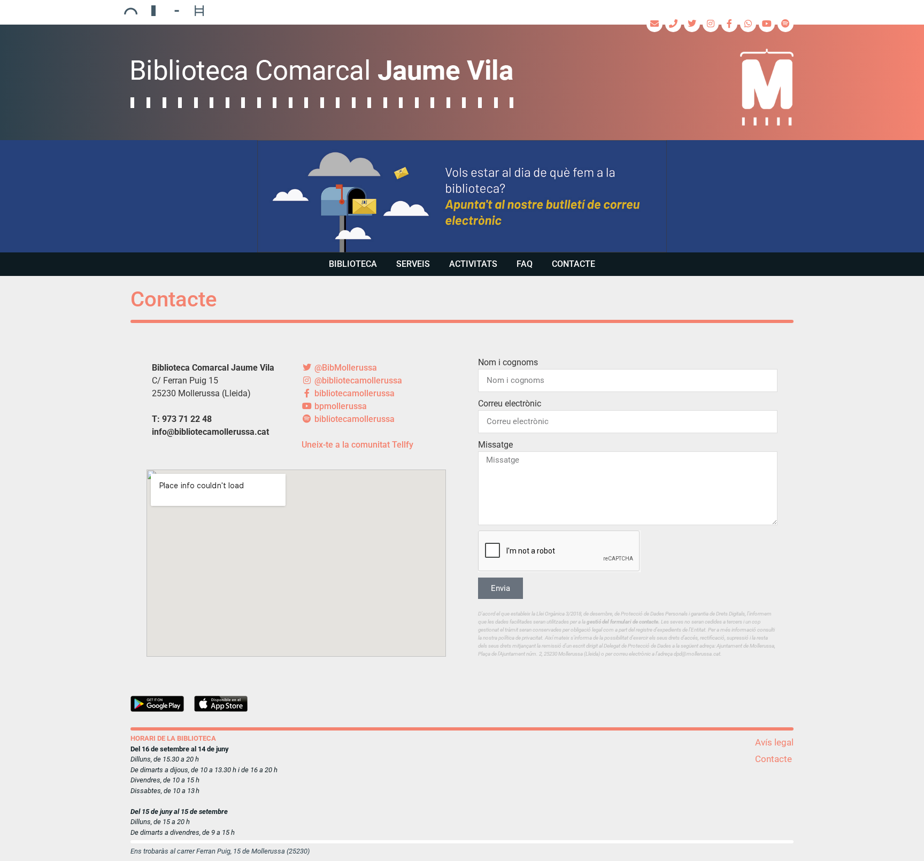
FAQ (525, 264)
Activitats (473, 264)
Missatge (495, 445)
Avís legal (774, 742)
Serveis (413, 264)
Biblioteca (353, 264)
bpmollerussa (339, 406)
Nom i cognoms (508, 362)
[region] (462, 196)
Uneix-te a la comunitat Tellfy (357, 445)
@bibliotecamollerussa (357, 380)
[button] (462, 196)
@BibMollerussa (344, 368)
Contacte (573, 264)
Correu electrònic (509, 403)
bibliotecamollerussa (353, 393)
